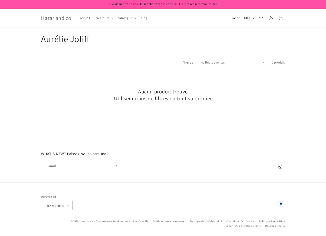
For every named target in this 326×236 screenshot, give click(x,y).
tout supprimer (194, 98)
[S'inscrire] (116, 166)
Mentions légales (275, 225)
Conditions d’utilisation (240, 221)
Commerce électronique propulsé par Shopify (122, 221)
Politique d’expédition (272, 221)
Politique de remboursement (169, 221)
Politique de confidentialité (206, 221)
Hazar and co (87, 221)
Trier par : (189, 62)
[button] (104, 18)
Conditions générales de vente (243, 225)
